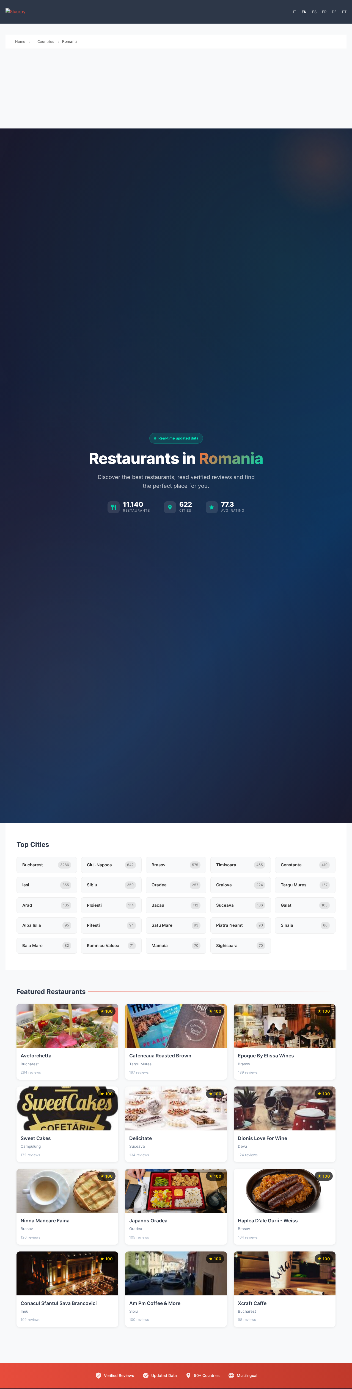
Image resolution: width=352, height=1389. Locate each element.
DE (334, 12)
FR (324, 12)
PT (344, 12)
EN (304, 12)
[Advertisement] (176, 90)
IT (294, 12)
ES (314, 12)
